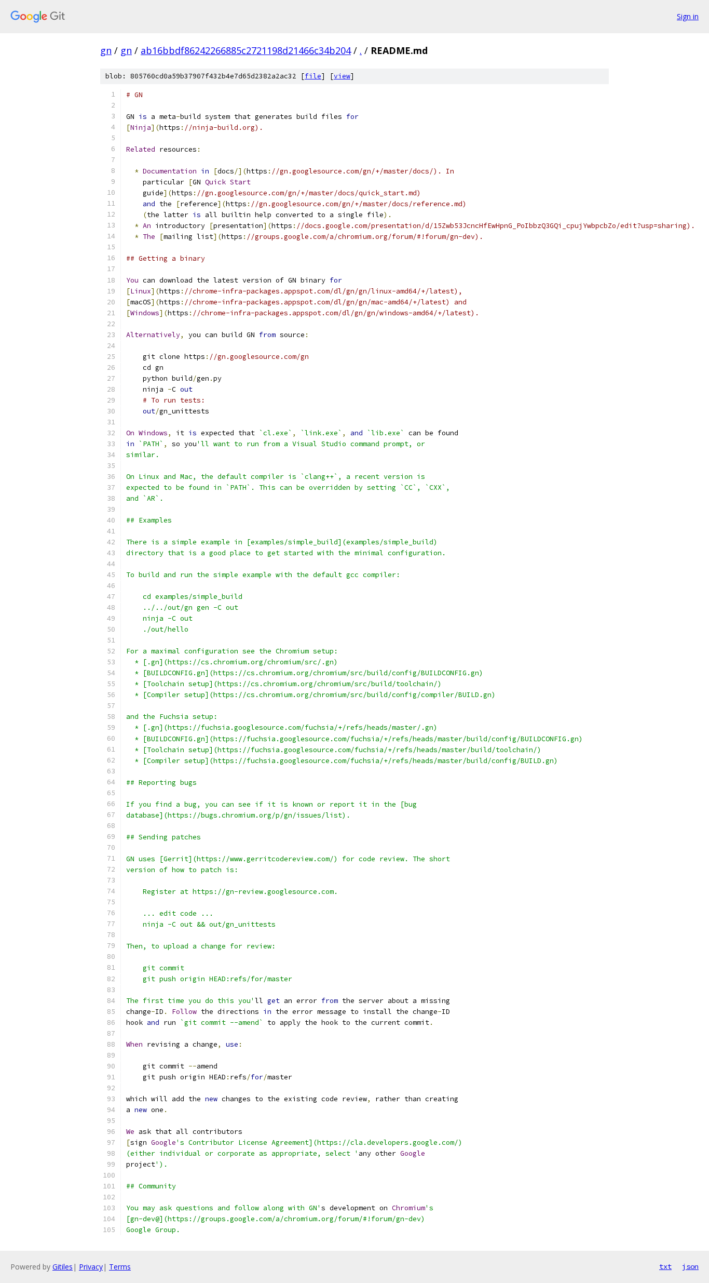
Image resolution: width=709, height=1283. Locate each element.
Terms (120, 1267)
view (342, 76)
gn (106, 50)
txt (665, 1266)
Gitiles (62, 1267)
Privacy (91, 1267)
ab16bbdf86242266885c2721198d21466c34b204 (246, 50)
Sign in (688, 16)
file (313, 76)
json (690, 1266)
